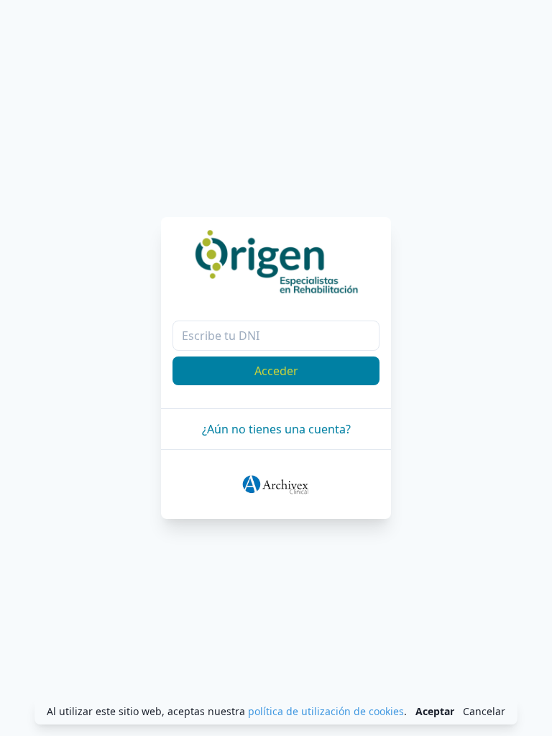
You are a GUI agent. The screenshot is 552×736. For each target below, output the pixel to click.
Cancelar (484, 711)
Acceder (276, 371)
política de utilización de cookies (326, 711)
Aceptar (434, 711)
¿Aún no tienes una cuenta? (276, 429)
